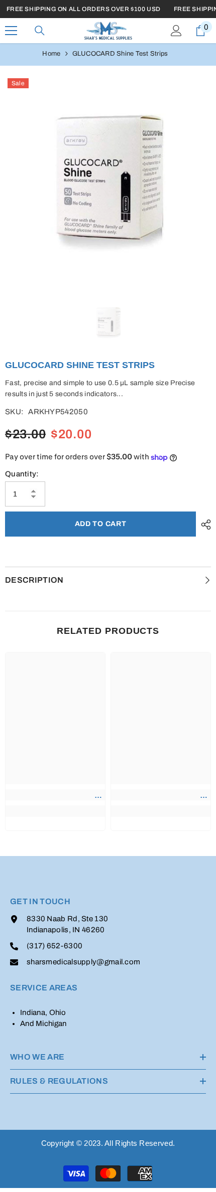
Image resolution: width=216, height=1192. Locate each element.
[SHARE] (203, 525)
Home (51, 53)
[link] (55, 794)
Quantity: (22, 474)
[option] (108, 178)
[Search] (40, 31)
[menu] (11, 31)
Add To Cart (101, 524)
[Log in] (176, 30)
